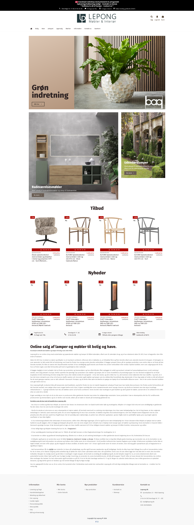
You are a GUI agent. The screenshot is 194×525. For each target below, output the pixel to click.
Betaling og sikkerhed (37, 495)
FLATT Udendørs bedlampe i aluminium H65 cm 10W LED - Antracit (143, 322)
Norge (91, 439)
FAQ (31, 510)
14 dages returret (107, 9)
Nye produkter (91, 489)
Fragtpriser (72, 429)
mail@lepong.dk (148, 502)
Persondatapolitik (36, 504)
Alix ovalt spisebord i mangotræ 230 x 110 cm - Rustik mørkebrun (109, 257)
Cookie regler (34, 501)
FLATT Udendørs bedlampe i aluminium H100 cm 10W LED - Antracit (75, 322)
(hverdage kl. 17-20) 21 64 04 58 (72, 9)
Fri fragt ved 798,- (92, 9)
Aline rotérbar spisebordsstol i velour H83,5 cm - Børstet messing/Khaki (75, 258)
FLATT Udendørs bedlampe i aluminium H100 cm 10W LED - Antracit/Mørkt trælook (41, 322)
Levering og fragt (36, 489)
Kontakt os (117, 489)
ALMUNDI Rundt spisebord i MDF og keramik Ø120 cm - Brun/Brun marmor (142, 258)
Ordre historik (62, 492)
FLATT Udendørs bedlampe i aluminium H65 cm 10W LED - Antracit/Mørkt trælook (109, 322)
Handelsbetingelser (37, 492)
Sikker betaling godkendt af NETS (125, 9)
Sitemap (116, 492)
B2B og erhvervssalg (37, 512)
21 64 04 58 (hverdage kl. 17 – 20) (151, 498)
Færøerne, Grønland (74, 439)
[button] (77, 29)
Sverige (84, 439)
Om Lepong (34, 498)
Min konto (61, 489)
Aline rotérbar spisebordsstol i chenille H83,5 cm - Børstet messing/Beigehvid (41, 258)
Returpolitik (34, 507)
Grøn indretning (50, 91)
